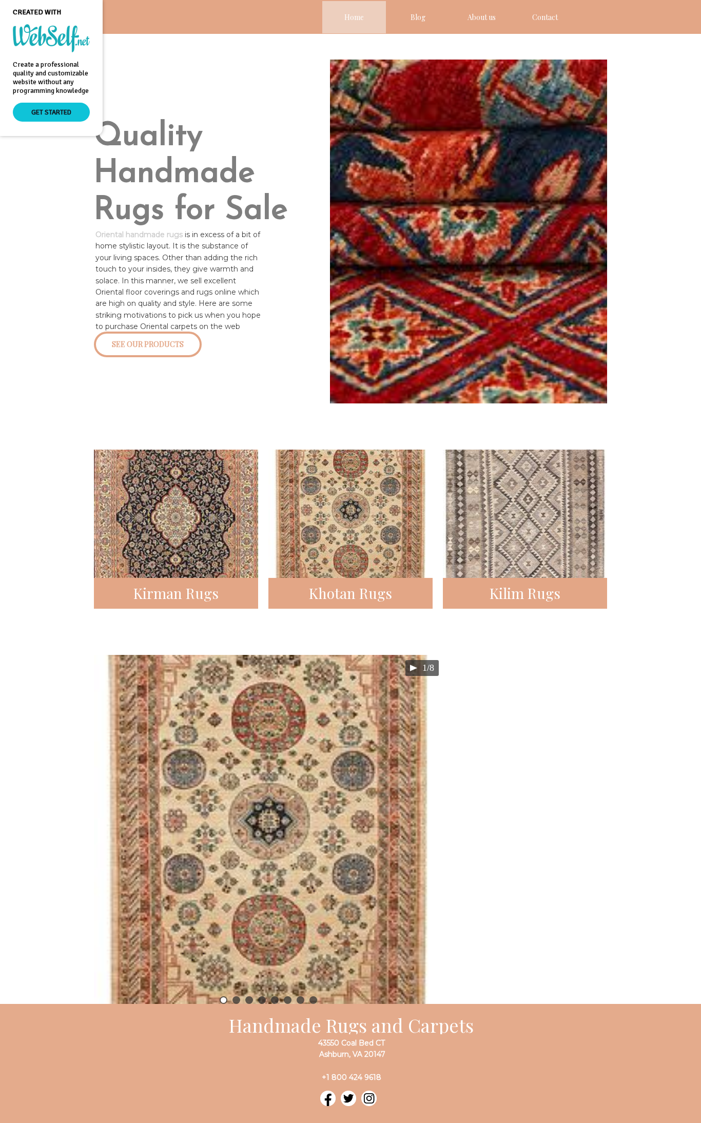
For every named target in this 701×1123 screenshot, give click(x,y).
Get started (51, 112)
